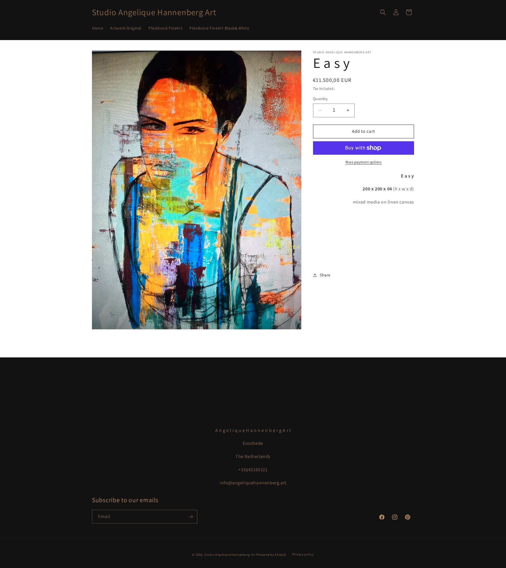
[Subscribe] (190, 517)
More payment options (364, 162)
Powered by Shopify (271, 554)
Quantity (320, 98)
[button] (383, 12)
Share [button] (325, 275)
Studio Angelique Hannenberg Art (230, 554)
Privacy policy (303, 554)
